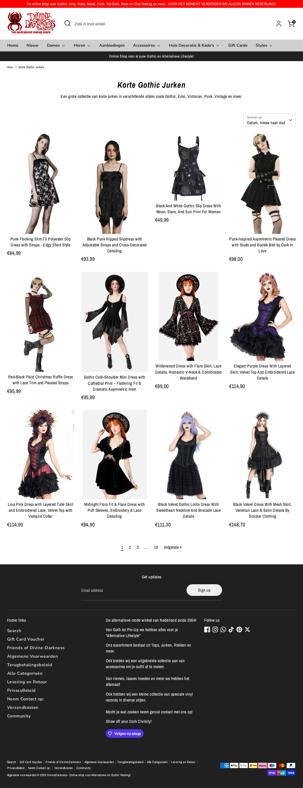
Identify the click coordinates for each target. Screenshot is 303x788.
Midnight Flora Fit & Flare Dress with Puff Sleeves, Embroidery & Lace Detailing (114, 510)
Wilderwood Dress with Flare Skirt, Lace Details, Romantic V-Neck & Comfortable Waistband (188, 372)
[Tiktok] (231, 629)
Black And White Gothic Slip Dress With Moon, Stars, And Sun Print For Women (188, 209)
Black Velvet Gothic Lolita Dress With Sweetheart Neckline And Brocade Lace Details (188, 510)
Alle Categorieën (25, 673)
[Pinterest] (239, 629)
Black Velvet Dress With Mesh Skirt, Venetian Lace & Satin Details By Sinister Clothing (262, 510)
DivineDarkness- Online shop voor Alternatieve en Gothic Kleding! (89, 775)
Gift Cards (237, 45)
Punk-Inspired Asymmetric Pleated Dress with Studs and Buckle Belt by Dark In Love (262, 245)
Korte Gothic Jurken (31, 67)
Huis (10, 67)
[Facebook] (207, 629)
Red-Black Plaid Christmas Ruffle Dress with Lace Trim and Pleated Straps (40, 380)
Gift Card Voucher (26, 639)
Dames (54, 45)
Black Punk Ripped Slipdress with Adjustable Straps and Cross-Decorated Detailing (114, 245)
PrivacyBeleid (21, 690)
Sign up (204, 590)
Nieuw (33, 45)
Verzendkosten (23, 707)
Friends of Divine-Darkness (36, 648)
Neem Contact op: (25, 699)
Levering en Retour (27, 682)
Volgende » (173, 547)
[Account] (279, 23)
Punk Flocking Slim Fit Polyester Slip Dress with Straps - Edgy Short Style (40, 242)
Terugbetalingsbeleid (29, 665)
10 (156, 547)
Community (19, 716)
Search (14, 631)
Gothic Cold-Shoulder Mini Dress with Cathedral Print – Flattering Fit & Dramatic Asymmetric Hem (114, 383)
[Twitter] (247, 629)
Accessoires (144, 45)
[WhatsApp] (223, 629)
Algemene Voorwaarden (32, 656)
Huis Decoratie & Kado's (192, 45)
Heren (80, 45)
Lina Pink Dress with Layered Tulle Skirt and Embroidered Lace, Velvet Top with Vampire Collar (40, 510)
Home (12, 45)
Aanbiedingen (112, 45)
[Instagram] (215, 629)
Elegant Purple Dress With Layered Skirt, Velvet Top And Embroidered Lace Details (262, 372)
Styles (262, 45)
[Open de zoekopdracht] (67, 23)
